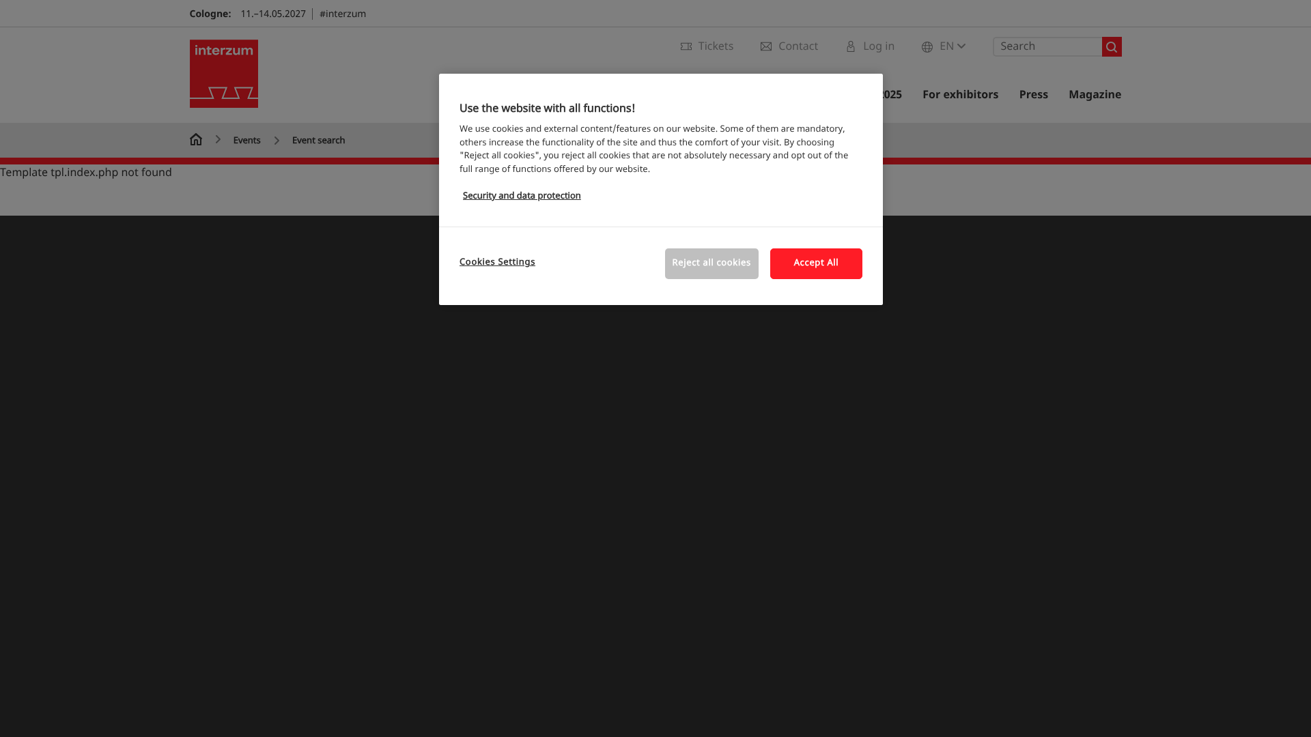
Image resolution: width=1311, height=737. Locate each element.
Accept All (816, 263)
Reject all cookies (712, 263)
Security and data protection (522, 196)
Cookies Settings (497, 262)
